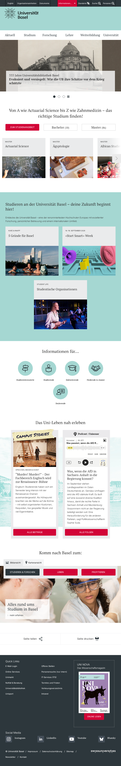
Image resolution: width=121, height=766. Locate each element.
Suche (94, 4)
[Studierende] (49, 366)
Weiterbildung (90, 35)
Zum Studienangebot (22, 127)
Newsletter (10, 757)
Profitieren (98, 572)
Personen (106, 4)
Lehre (69, 35)
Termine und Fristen (50, 683)
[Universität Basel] (22, 13)
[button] (32, 639)
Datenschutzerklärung (52, 751)
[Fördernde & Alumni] (96, 366)
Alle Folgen (86, 532)
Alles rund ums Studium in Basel (23, 607)
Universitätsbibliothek (15, 688)
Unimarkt (9, 677)
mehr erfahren (16, 615)
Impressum (33, 751)
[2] (59, 96)
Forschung (49, 35)
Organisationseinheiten (26, 3)
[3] (64, 96)
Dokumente (44, 3)
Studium (30, 35)
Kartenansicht (35, 562)
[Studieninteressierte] (25, 366)
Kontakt (23, 757)
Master (98, 127)
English (10, 3)
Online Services (12, 672)
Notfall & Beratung (13, 683)
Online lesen (94, 716)
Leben (60, 572)
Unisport (9, 694)
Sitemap (70, 751)
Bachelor (60, 127)
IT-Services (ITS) (49, 677)
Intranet (44, 694)
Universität (111, 35)
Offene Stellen (48, 666)
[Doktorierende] (72, 366)
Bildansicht (15, 562)
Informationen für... (66, 3)
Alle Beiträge (34, 532)
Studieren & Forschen (22, 572)
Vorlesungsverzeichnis (51, 688)
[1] (54, 96)
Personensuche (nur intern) (54, 672)
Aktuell (10, 35)
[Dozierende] (60, 389)
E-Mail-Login (11, 666)
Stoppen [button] (68, 96)
